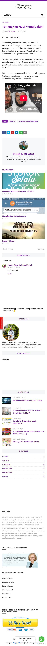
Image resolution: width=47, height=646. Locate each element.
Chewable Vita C (7, 590)
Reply (9, 274)
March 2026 (23, 465)
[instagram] (12, 605)
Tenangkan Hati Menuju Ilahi (28, 121)
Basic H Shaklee (7, 586)
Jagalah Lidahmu (8, 241)
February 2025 (23, 472)
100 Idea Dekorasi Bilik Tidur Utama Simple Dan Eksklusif (27, 411)
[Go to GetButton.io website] (41, 643)
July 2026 (23, 457)
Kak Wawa (11, 32)
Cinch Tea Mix (7, 598)
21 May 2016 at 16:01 (14, 267)
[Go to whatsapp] (41, 639)
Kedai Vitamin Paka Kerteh (20, 265)
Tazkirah (5, 22)
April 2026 (23, 461)
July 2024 (23, 476)
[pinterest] (34, 605)
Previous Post (8, 249)
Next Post (40, 249)
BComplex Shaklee (8, 582)
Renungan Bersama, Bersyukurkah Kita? (18, 191)
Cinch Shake (6, 594)
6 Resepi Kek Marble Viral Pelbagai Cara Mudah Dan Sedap (28, 432)
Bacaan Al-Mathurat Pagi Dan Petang (27, 400)
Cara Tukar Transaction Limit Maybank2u (24, 422)
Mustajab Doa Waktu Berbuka (14, 216)
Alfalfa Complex (7, 578)
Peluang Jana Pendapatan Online (26, 442)
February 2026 (23, 468)
